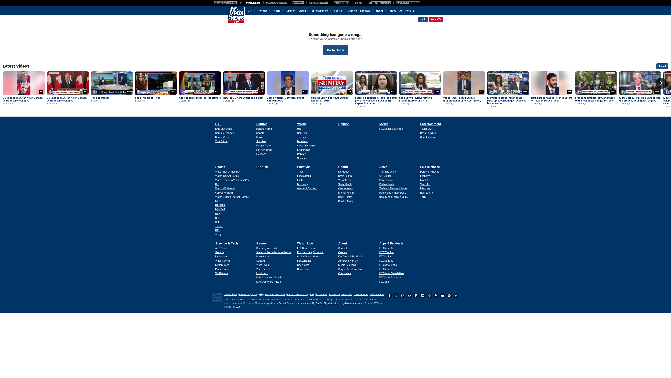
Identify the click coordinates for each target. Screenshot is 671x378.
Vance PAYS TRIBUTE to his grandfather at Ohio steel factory (462, 99)
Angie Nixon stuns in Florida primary (200, 97)
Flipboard (416, 295)
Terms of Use (230, 294)
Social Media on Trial (147, 97)
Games (261, 243)
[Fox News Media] (253, 2)
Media (302, 10)
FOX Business (430, 167)
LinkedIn (422, 295)
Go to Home (335, 50)
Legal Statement (348, 303)
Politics (263, 10)
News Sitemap (361, 294)
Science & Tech (226, 243)
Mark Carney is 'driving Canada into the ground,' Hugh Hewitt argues (640, 99)
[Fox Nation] (298, 2)
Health (380, 10)
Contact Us (321, 294)
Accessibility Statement (340, 294)
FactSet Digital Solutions (328, 303)
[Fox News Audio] (318, 3)
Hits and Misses (100, 97)
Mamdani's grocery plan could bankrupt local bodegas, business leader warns (506, 100)
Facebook (389, 295)
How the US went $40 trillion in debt (243, 97)
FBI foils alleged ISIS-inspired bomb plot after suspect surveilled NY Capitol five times (376, 100)
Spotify (449, 295)
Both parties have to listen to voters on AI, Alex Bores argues (551, 99)
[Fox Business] (276, 3)
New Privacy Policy (248, 294)
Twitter (396, 295)
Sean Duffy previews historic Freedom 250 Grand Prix (415, 99)
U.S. (250, 10)
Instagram (402, 295)
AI (400, 10)
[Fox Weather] (341, 2)
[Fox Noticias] (380, 2)
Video (392, 10)
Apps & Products (391, 243)
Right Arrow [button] (661, 83)
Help (312, 294)
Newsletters (442, 295)
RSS (436, 295)
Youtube (409, 295)
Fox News (236, 15)
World (277, 10)
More (408, 10)
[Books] (408, 2)
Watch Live (305, 243)
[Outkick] (359, 3)
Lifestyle (365, 10)
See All (662, 66)
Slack (429, 295)
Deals (383, 167)
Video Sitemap (377, 294)
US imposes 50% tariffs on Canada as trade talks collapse (23, 99)
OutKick (352, 10)
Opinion (290, 10)
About (342, 243)
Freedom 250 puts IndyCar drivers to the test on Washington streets (595, 99)
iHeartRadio (456, 295)
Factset (282, 303)
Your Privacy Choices (275, 294)
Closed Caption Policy (297, 294)
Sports (338, 10)
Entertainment (320, 10)
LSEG (238, 307)
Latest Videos (16, 66)
